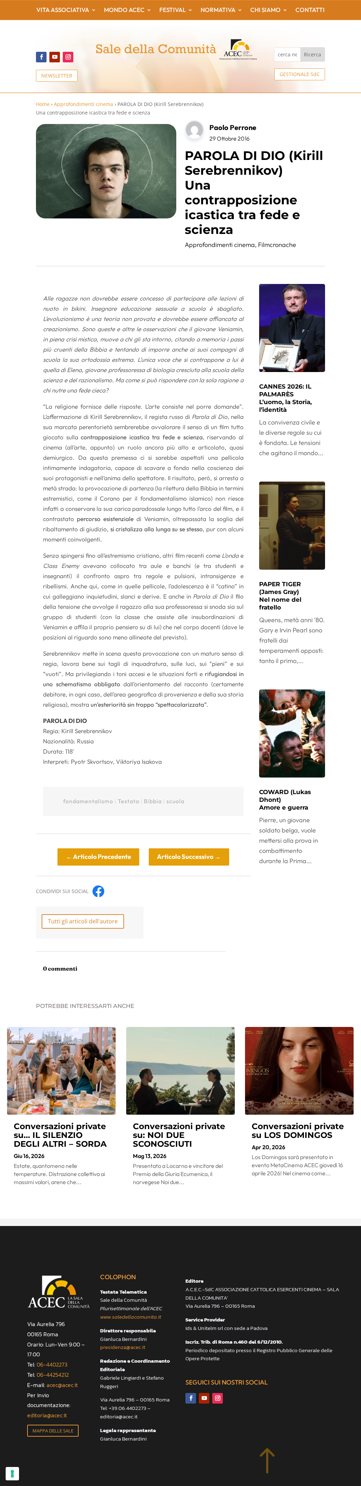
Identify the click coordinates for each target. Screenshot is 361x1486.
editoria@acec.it (47, 1415)
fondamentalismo (88, 801)
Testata (128, 801)
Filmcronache (277, 245)
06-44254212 (53, 1374)
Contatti (310, 10)
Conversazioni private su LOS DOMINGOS (298, 1130)
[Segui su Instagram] (68, 57)
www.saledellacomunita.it (130, 1317)
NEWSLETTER (56, 75)
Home (43, 104)
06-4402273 (52, 1364)
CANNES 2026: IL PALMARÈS (285, 398)
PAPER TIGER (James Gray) (280, 596)
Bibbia (153, 801)
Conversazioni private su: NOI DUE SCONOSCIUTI (179, 1135)
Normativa (218, 10)
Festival (172, 10)
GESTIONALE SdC (300, 74)
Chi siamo (265, 10)
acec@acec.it (62, 1385)
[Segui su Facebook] (41, 57)
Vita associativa (62, 10)
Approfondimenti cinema (83, 104)
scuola (175, 801)
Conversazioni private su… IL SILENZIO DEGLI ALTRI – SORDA (60, 1135)
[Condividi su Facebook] (98, 891)
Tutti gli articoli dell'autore (83, 921)
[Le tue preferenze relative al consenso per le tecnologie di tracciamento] (12, 1473)
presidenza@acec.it (122, 1347)
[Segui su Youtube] (54, 57)
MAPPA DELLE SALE (52, 1431)
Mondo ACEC (124, 10)
